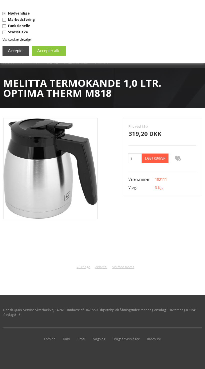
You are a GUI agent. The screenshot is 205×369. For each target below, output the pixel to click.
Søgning (99, 339)
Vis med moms (123, 267)
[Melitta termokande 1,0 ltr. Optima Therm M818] (51, 168)
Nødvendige (19, 13)
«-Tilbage (83, 267)
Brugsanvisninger (126, 339)
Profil (82, 339)
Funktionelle (19, 25)
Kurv (66, 339)
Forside (50, 339)
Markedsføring (21, 19)
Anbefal (101, 267)
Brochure (154, 339)
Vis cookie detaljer (17, 39)
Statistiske (18, 32)
